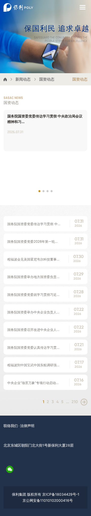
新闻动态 (23, 79)
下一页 (83, 402)
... (67, 402)
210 (75, 402)
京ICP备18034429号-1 (60, 494)
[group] (45, 130)
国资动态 (46, 79)
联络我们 (11, 425)
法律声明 (27, 425)
